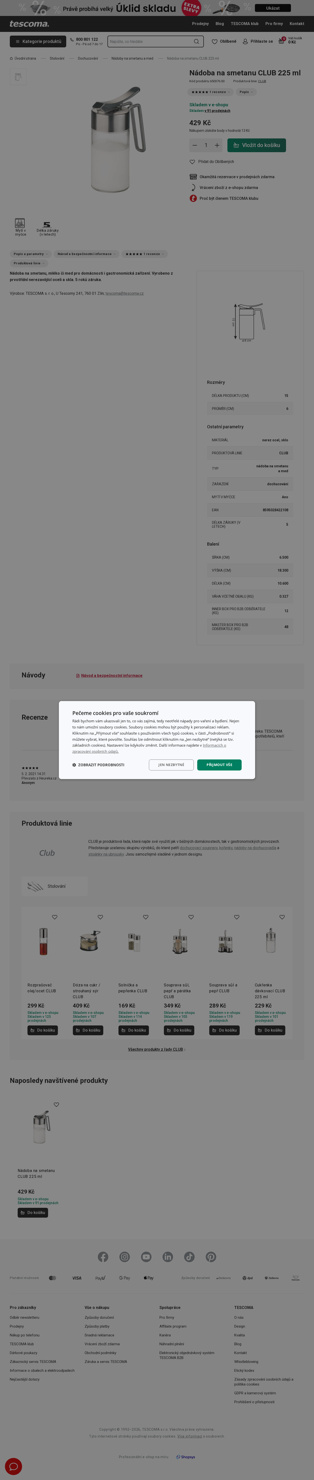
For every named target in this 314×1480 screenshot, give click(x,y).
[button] (98, 764)
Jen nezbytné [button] (171, 764)
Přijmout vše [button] (219, 764)
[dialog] (157, 740)
